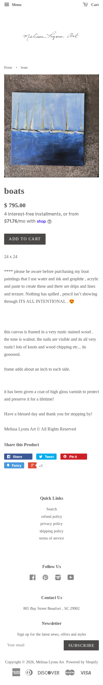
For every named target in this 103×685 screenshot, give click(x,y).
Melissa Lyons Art (50, 662)
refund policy (51, 517)
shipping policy (51, 531)
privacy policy (51, 524)
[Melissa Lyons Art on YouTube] (71, 579)
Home (8, 67)
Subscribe (81, 645)
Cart (94, 5)
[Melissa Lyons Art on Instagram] (58, 579)
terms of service (51, 538)
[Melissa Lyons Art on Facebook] (32, 579)
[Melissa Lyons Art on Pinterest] (45, 579)
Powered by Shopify (82, 662)
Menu (16, 5)
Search (51, 509)
